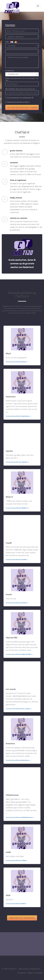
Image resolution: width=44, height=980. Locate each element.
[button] (22, 74)
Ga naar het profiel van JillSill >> (16, 903)
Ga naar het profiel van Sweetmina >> (18, 416)
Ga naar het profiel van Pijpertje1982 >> (19, 654)
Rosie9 (9, 594)
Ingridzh (9, 451)
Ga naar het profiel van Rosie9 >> (17, 603)
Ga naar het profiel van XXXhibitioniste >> (20, 817)
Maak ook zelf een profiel (22, 918)
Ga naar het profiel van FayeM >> (17, 559)
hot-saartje (11, 689)
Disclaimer (22, 972)
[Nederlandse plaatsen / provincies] (11, 42)
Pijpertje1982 (11, 637)
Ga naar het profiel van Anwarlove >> (18, 760)
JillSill (8, 895)
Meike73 (9, 496)
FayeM (8, 542)
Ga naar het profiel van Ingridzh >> (17, 462)
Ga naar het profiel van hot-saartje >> (19, 708)
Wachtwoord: (20, 89)
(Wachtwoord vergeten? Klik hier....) (25, 89)
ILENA (8, 852)
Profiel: (21, 79)
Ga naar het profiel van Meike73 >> (17, 508)
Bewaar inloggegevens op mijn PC (18, 102)
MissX (8, 353)
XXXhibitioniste (12, 795)
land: (7, 42)
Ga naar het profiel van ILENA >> (16, 860)
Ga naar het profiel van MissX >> (17, 362)
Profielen (38, 972)
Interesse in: (9, 71)
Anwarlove (10, 743)
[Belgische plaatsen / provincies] (15, 42)
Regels (30, 972)
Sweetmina (10, 396)
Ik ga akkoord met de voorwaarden (19, 98)
